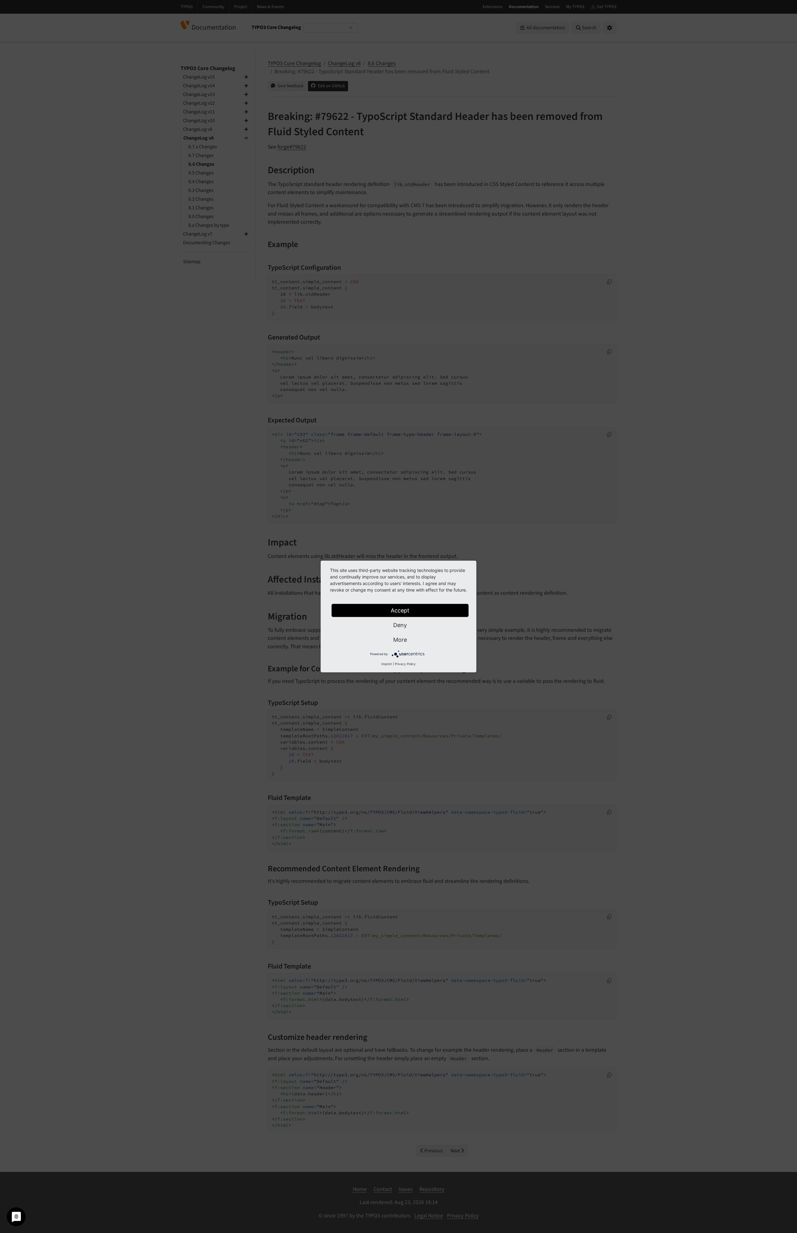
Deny (400, 625)
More (400, 639)
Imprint (386, 664)
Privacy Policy (405, 664)
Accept (400, 610)
